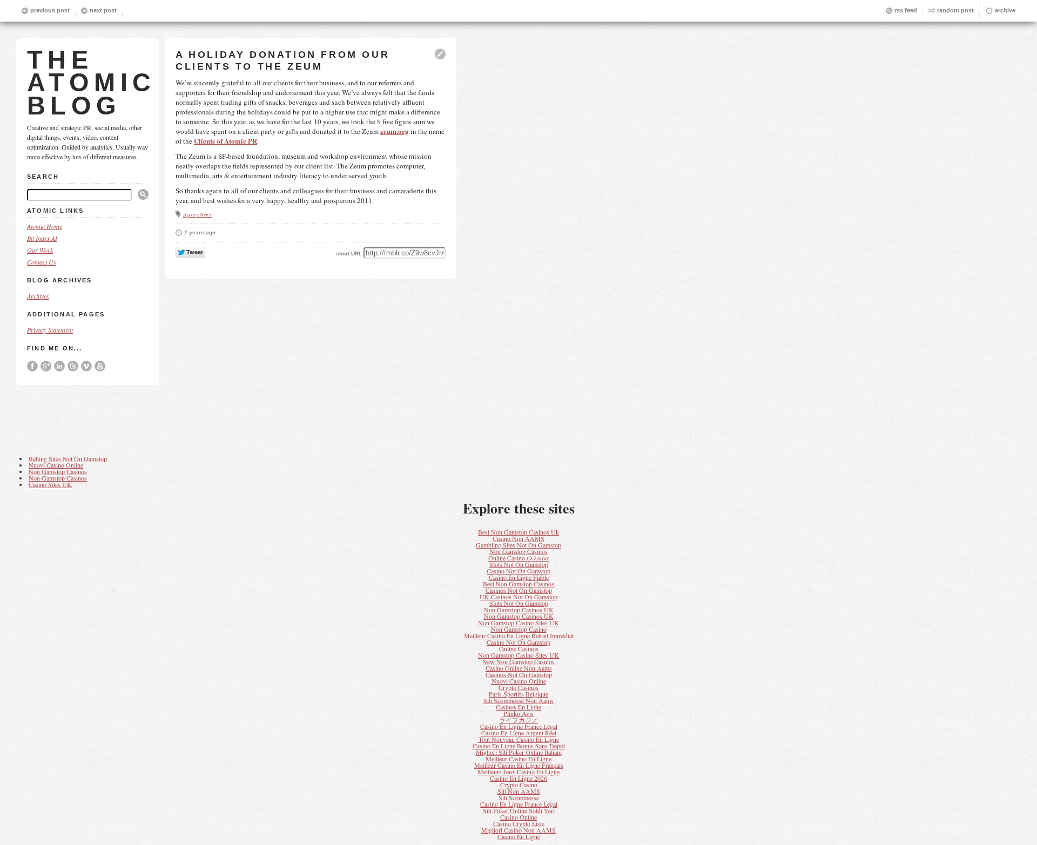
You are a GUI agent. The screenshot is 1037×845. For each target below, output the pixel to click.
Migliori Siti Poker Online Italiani (519, 752)
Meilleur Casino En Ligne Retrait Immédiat (519, 635)
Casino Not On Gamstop (518, 570)
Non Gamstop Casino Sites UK (518, 622)
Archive (1005, 10)
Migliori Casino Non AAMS (518, 830)
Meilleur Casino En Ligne (518, 758)
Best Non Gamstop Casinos (518, 583)
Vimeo (86, 366)
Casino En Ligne (518, 836)
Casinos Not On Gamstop (519, 590)
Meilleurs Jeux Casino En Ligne (518, 771)
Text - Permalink (440, 54)
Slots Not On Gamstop (518, 564)
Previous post (50, 10)
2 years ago (200, 232)
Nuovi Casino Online (56, 465)
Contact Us (41, 262)
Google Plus (46, 366)
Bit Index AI (42, 238)
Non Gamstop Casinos (58, 471)
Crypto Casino (518, 784)
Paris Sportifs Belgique (518, 693)
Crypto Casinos (518, 687)
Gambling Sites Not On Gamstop (518, 544)
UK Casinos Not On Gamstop (518, 596)
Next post (103, 10)
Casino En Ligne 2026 (518, 778)
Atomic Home (44, 226)
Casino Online (518, 817)
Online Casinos (518, 648)
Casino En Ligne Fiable (519, 577)
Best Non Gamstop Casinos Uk (518, 532)
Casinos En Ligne (518, 706)
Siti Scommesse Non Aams (518, 700)
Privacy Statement (50, 330)
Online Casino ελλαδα (518, 557)
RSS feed (905, 10)
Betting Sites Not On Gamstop (68, 458)
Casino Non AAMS (518, 538)
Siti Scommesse (519, 797)
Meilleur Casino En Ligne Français (518, 765)
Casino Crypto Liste (518, 823)
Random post (955, 10)
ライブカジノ (518, 719)
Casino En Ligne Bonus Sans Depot (519, 745)
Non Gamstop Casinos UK (519, 609)
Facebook (32, 366)
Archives (38, 296)
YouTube (100, 366)
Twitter (73, 366)
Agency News (197, 214)
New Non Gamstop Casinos (518, 661)
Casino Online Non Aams (519, 668)
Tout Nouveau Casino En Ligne (519, 739)
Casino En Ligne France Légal (518, 726)
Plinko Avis (518, 713)
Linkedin (59, 366)
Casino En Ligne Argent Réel (518, 732)
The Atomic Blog (91, 82)
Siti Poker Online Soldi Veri (519, 810)
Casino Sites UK (50, 484)
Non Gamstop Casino (519, 629)
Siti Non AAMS (518, 791)
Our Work (40, 250)
